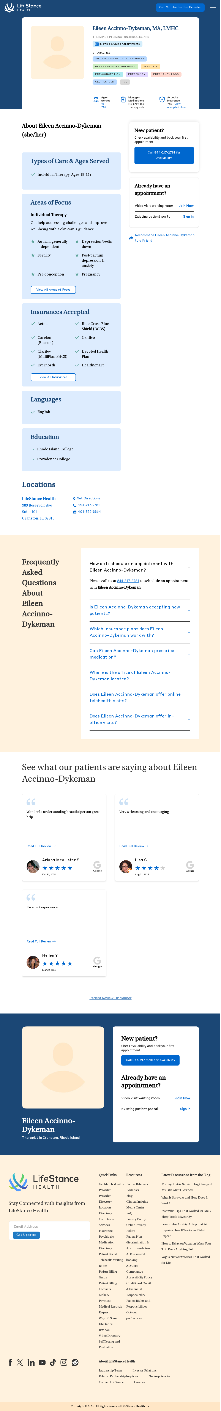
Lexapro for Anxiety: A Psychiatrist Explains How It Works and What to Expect (184, 1230)
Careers (139, 1382)
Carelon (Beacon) (45, 340)
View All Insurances (53, 377)
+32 (125, 82)
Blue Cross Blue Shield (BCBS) (95, 326)
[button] (106, 1219)
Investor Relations (145, 1370)
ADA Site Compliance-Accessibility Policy (139, 1271)
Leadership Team (110, 1370)
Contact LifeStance (111, 1382)
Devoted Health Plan (95, 354)
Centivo (88, 338)
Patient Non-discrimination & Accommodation (138, 1242)
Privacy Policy (136, 1219)
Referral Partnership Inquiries (118, 1376)
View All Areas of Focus (53, 289)
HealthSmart (93, 365)
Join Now (186, 206)
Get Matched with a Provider (180, 7)
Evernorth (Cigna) (46, 368)
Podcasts (132, 1190)
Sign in (188, 217)
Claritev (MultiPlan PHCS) (52, 354)
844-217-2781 (89, 505)
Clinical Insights (137, 1202)
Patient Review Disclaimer (111, 998)
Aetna (42, 324)
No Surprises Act (159, 1376)
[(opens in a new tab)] (10, 1362)
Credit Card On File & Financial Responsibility (139, 1289)
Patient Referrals (137, 1184)
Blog (129, 1196)
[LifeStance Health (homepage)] (22, 8)
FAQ (129, 1213)
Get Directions (88, 498)
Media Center (135, 1207)
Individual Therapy (53, 175)
